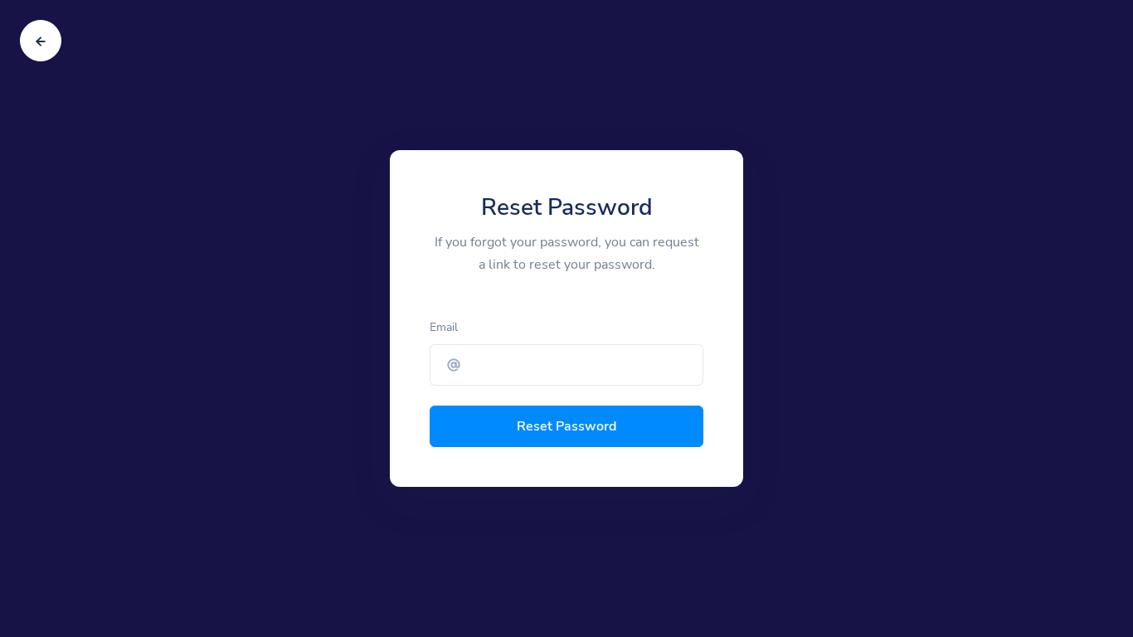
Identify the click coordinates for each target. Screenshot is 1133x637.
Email (444, 327)
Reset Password (566, 426)
